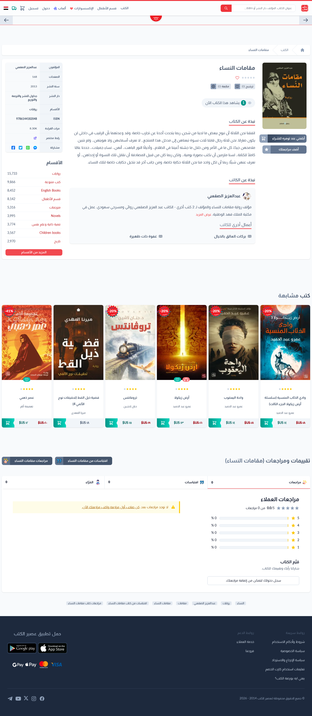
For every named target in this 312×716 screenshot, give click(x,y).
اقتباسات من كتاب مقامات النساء (127, 603)
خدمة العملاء (245, 642)
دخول (46, 8)
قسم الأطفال (106, 8)
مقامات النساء (162, 603)
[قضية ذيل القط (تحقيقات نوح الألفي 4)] (78, 342)
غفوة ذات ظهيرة (143, 236)
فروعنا (250, 651)
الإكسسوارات (84, 8)
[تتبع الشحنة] (14, 8)
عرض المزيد (204, 214)
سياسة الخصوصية (292, 651)
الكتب (125, 8)
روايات (33, 109)
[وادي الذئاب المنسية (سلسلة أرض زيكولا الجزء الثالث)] (285, 342)
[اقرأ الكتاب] (177, 379)
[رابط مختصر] (22, 138)
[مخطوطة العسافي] (6, 20)
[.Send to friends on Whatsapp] (28, 148)
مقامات (182, 603)
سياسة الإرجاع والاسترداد (288, 660)
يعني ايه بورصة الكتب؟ (290, 678)
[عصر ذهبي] (27, 342)
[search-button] (226, 8)
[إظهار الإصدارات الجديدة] (156, 19)
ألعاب (62, 8)
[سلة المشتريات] (22, 8)
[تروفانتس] (130, 342)
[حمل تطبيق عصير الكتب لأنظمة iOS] (52, 648)
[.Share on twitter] (20, 148)
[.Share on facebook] (13, 148)
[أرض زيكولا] (182, 342)
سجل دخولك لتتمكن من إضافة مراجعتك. (253, 580)
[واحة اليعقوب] (233, 342)
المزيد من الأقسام (34, 252)
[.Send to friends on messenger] (35, 148)
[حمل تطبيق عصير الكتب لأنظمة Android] (22, 648)
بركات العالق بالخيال (230, 236)
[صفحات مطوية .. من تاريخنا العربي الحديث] (305, 20)
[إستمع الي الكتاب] (186, 379)
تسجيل (33, 8)
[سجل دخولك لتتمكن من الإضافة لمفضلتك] (237, 77)
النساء (240, 603)
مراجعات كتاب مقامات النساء (84, 603)
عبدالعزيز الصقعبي (224, 196)
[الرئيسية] (302, 50)
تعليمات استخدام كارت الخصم (285, 669)
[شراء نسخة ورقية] (285, 422)
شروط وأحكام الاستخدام (288, 642)
